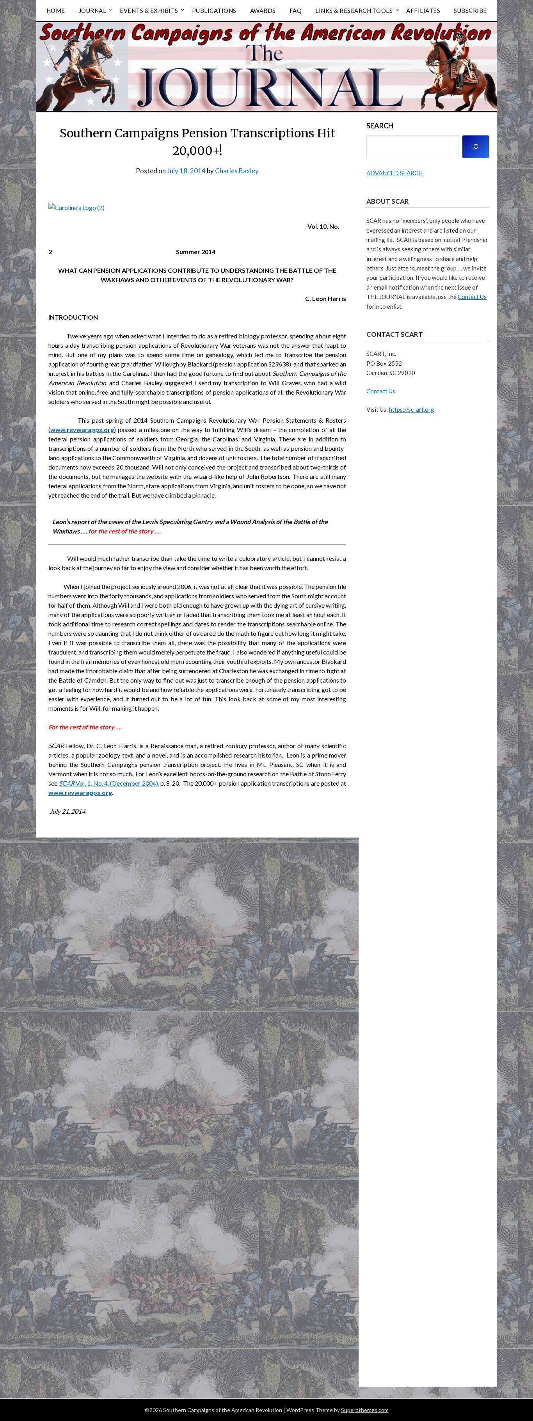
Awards (263, 10)
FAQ (296, 10)
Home (55, 10)
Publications (214, 10)
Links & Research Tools (354, 10)
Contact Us (472, 296)
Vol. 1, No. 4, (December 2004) (108, 783)
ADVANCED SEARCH (394, 172)
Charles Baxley (237, 171)
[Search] (475, 146)
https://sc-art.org (411, 409)
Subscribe (470, 10)
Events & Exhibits (149, 10)
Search (379, 125)
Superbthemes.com (365, 1410)
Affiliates (423, 10)
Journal (93, 10)
